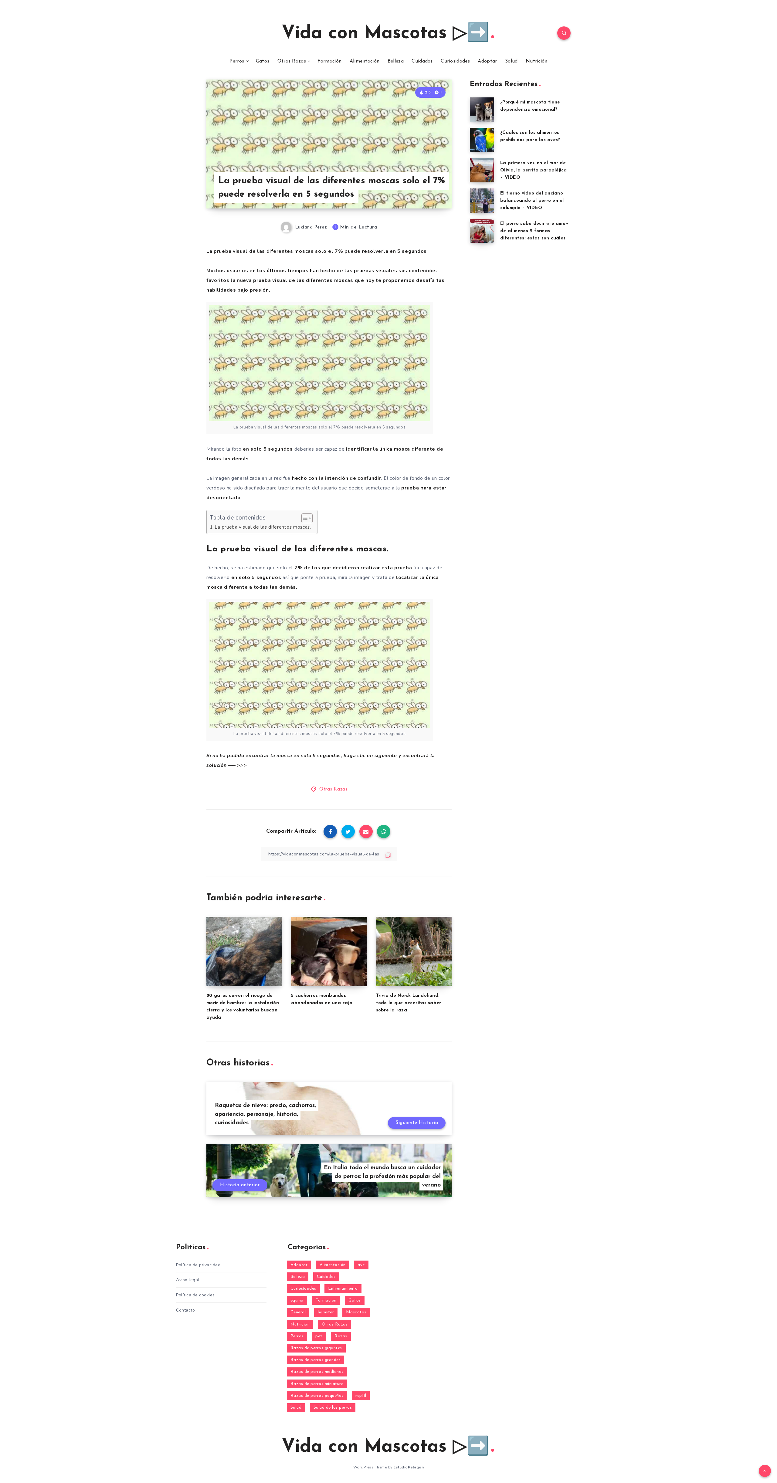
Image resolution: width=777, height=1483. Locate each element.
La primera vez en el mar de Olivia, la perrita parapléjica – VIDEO (533, 170)
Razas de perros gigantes (316, 1348)
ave (361, 1265)
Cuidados (422, 61)
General (298, 1312)
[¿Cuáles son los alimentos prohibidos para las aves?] (482, 140)
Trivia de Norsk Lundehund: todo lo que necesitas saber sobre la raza (408, 1003)
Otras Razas (291, 61)
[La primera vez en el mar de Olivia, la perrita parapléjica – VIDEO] (482, 170)
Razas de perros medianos (317, 1372)
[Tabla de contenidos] (307, 518)
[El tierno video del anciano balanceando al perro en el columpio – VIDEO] (482, 200)
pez (319, 1336)
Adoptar (487, 61)
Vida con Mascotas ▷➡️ (386, 34)
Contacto (185, 1310)
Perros (236, 61)
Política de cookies (195, 1295)
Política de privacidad (198, 1265)
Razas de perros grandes (315, 1360)
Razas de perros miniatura (317, 1384)
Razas (340, 1336)
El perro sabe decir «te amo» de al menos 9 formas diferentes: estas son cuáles (534, 231)
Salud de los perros (333, 1407)
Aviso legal (187, 1280)
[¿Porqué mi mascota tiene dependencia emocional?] (482, 109)
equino (297, 1300)
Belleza (396, 61)
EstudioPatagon (408, 1467)
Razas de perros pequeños (317, 1395)
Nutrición (537, 61)
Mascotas (356, 1312)
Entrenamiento (343, 1288)
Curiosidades (455, 61)
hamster (326, 1312)
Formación (329, 61)
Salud (511, 61)
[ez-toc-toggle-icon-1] (304, 518)
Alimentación (365, 61)
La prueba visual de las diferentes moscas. (263, 527)
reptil (360, 1395)
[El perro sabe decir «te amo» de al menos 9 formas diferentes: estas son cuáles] (482, 231)
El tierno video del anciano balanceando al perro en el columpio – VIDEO (532, 200)
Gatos (263, 61)
